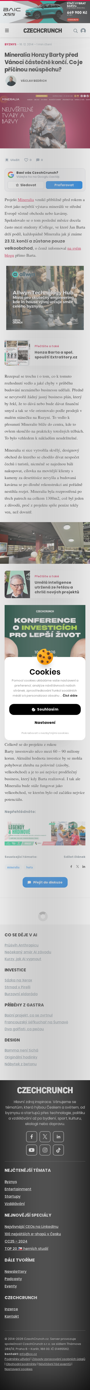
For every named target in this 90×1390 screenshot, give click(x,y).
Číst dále (70, 695)
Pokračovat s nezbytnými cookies (45, 733)
